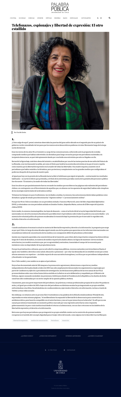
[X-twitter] (98, 18)
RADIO (65, 18)
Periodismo (55, 320)
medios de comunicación (39, 320)
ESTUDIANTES (86, 18)
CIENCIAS (31, 18)
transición (65, 320)
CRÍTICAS (49, 18)
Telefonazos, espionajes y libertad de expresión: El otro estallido (57, 27)
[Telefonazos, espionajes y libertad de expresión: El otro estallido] (60, 81)
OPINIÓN (40, 18)
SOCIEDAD (22, 18)
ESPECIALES (74, 18)
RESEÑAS (57, 18)
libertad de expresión (20, 320)
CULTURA (13, 18)
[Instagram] (101, 18)
